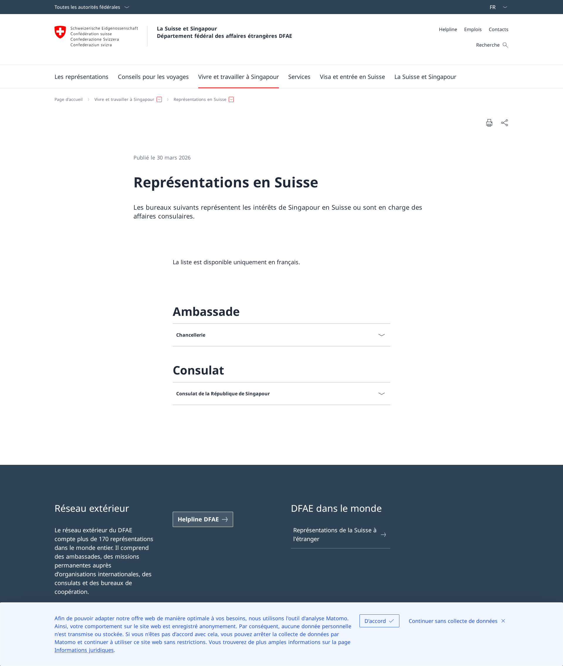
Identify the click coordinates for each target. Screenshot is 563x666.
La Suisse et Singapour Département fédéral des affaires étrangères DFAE (224, 32)
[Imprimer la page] (489, 122)
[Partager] (504, 122)
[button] (81, 76)
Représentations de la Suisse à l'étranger (335, 534)
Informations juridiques (84, 649)
